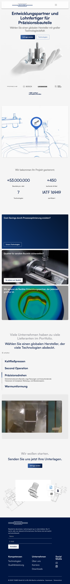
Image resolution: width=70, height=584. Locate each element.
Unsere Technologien (13, 244)
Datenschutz (58, 578)
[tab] (20, 361)
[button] (56, 5)
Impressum (48, 578)
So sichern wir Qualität (13, 280)
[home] (23, 4)
